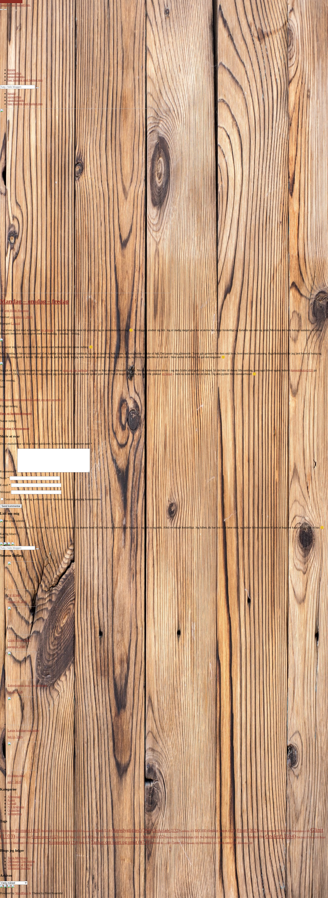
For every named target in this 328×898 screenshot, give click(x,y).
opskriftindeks (16, 76)
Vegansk (192, 843)
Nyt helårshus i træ (214, 836)
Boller (48, 830)
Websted (5, 492)
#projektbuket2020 (301, 370)
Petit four (302, 837)
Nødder (256, 837)
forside (12, 69)
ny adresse (47, 330)
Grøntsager (45, 836)
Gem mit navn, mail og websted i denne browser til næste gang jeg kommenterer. (53, 499)
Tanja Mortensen (18, 858)
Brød (103, 830)
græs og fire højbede (75, 370)
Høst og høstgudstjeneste (16, 413)
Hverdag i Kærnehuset (14, 428)
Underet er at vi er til (20, 864)
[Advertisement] (164, 38)
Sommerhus (25, 399)
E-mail (5, 485)
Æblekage (245, 842)
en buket (167, 374)
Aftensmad (14, 796)
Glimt (14, 399)
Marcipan (154, 837)
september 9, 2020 (21, 317)
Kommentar (8, 471)
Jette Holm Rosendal (16, 310)
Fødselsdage (301, 830)
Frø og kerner (270, 830)
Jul (87, 837)
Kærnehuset (114, 836)
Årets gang (227, 842)
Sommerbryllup (39, 843)
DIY (201, 830)
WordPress (21, 893)
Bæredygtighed (131, 830)
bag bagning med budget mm (25, 80)
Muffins (171, 837)
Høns (75, 836)
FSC (286, 830)
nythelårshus (188, 836)
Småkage (21, 842)
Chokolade (166, 830)
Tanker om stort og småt (46, 399)
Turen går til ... (160, 842)
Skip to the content (11, 1)
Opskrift (280, 836)
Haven (64, 837)
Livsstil (15, 323)
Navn (4, 478)
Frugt (247, 830)
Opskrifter (14, 810)
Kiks (99, 837)
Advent (7, 830)
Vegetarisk (208, 842)
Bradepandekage (69, 830)
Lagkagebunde (133, 837)
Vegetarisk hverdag (19, 868)
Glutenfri (23, 836)
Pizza (314, 837)
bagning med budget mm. (15, 5)
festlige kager (222, 830)
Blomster (5, 399)
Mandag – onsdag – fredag (34, 301)
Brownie (89, 831)
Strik (84, 842)
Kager (11, 800)
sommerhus (14, 73)
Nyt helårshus (16, 807)
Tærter (179, 842)
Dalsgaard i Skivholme (21, 861)
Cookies (187, 830)
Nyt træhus (237, 836)
